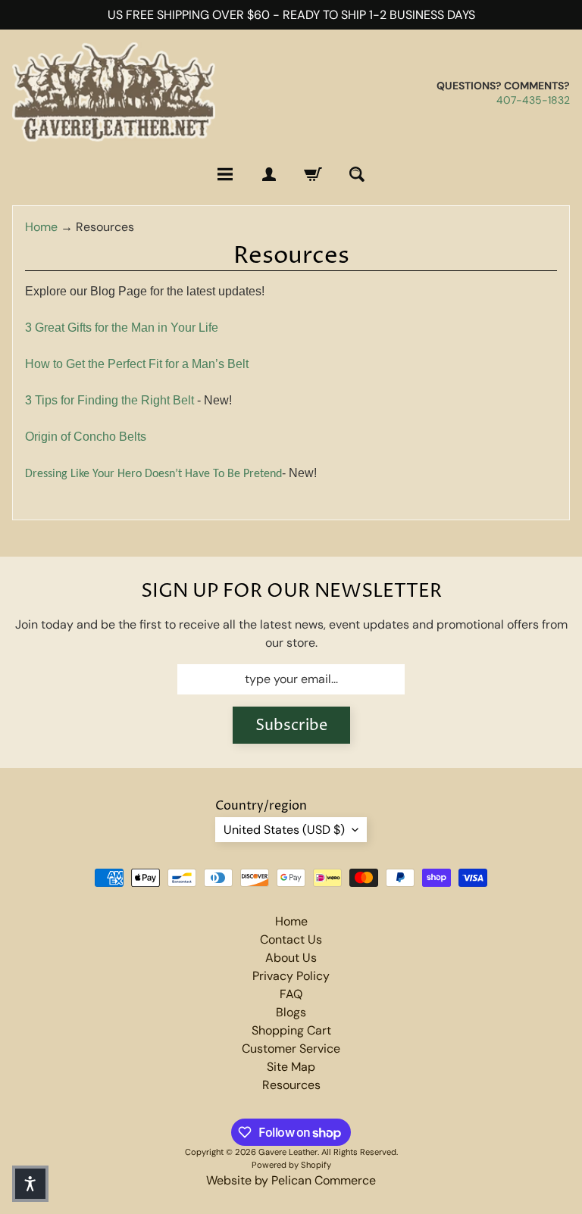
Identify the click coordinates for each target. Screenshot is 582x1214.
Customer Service (291, 1048)
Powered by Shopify (291, 1164)
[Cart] (313, 174)
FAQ (291, 994)
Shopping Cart (291, 1030)
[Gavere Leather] (113, 92)
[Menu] (225, 174)
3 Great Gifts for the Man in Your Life (121, 327)
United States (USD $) (284, 830)
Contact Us (291, 939)
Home (41, 227)
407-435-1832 (533, 100)
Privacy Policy (291, 976)
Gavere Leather (288, 1152)
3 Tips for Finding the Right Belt (109, 400)
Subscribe (291, 726)
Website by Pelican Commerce (291, 1180)
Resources (291, 1085)
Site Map (291, 1067)
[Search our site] (357, 174)
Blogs (291, 1012)
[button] (30, 1184)
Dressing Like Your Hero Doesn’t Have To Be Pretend (153, 474)
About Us (291, 958)
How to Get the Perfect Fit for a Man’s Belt (137, 363)
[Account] (269, 174)
